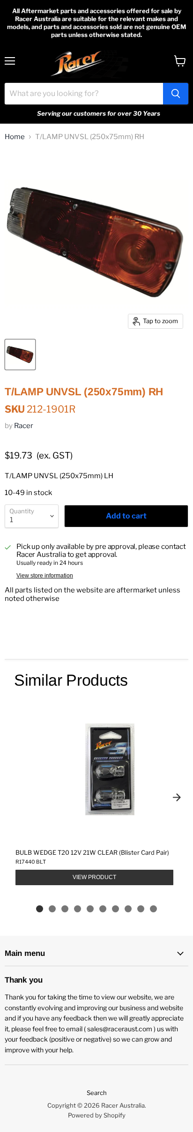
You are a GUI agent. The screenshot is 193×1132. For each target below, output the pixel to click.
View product (94, 877)
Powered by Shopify (97, 1115)
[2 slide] (52, 908)
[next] (176, 797)
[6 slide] (102, 908)
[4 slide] (77, 908)
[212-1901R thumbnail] (20, 355)
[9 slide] (140, 908)
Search (97, 1092)
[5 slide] (90, 908)
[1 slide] (39, 908)
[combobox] (84, 93)
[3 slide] (64, 908)
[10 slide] (153, 908)
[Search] (175, 93)
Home (15, 137)
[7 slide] (115, 908)
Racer (23, 426)
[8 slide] (128, 908)
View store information (44, 575)
